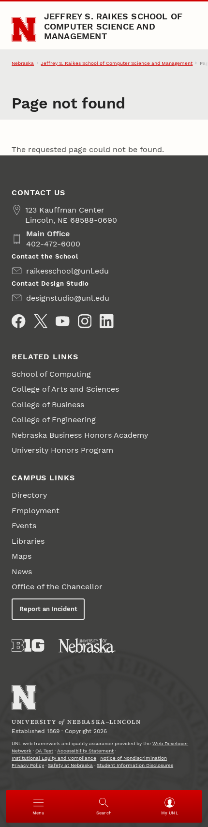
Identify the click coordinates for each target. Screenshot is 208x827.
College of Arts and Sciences (65, 389)
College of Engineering (54, 419)
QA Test (44, 750)
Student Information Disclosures (135, 765)
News (22, 571)
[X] (40, 321)
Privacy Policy (28, 765)
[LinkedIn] (106, 321)
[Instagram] (84, 321)
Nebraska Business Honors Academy (80, 435)
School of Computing (51, 374)
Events (24, 525)
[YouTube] (62, 321)
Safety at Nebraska (70, 765)
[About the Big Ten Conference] (28, 645)
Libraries (28, 541)
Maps (21, 556)
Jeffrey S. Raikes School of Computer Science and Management (113, 26)
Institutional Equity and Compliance (54, 758)
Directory (29, 495)
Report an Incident (48, 609)
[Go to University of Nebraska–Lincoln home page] (24, 29)
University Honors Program (62, 450)
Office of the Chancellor (57, 586)
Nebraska (23, 63)
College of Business (49, 404)
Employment (35, 510)
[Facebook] (18, 321)
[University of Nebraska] (87, 645)
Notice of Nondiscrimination (133, 758)
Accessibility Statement (85, 750)
